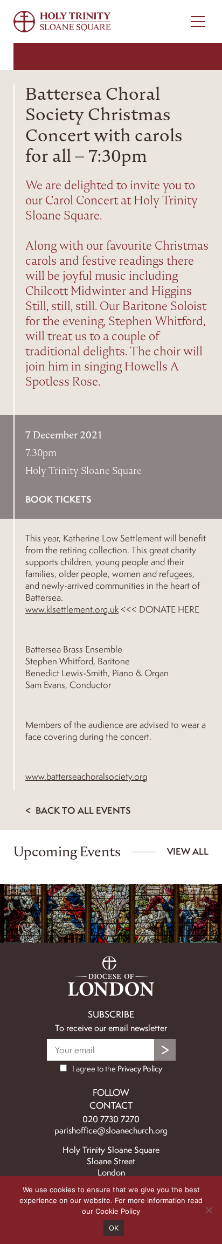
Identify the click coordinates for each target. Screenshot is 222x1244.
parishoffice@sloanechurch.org (111, 1130)
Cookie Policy (117, 1211)
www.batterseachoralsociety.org (86, 776)
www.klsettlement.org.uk (72, 609)
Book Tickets (58, 499)
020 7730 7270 (111, 1119)
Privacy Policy (139, 1068)
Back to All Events (81, 810)
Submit (165, 1050)
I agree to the (116, 1068)
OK (114, 1228)
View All (188, 851)
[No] (208, 1210)
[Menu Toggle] (198, 21)
